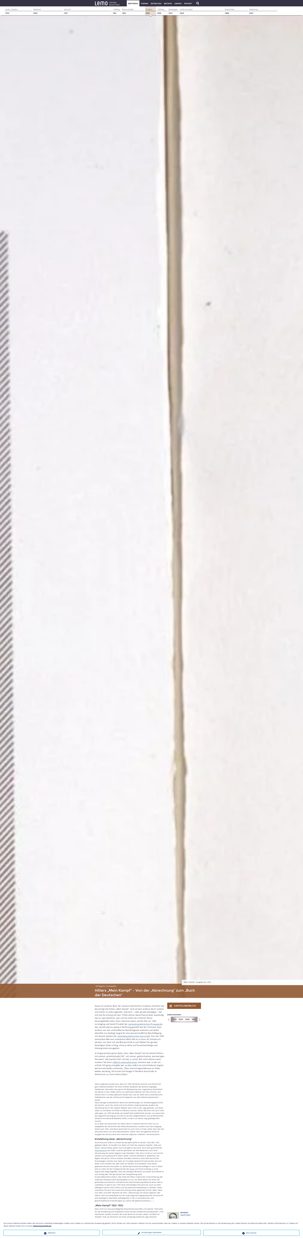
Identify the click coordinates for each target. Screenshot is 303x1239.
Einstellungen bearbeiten (151, 1232)
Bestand (168, 4)
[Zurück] (168, 1020)
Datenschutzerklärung (42, 1226)
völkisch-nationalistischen (125, 1062)
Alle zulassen (251, 1233)
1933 (174, 1019)
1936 (194, 1019)
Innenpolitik (111, 986)
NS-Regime (100, 986)
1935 (187, 1019)
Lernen (178, 4)
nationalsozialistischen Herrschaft (133, 1036)
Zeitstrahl (133, 4)
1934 (181, 1019)
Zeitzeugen (156, 4)
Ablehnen (52, 1233)
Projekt (188, 4)
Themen (144, 4)
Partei (132, 1169)
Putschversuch (101, 1150)
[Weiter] (199, 1020)
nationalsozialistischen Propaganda (145, 1024)
